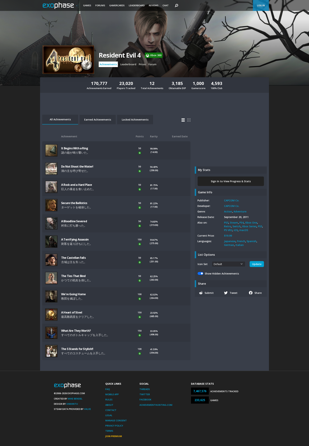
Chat (166, 5)
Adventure (240, 211)
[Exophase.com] (61, 5)
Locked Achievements (135, 119)
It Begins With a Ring (74, 148)
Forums (100, 5)
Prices (142, 64)
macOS (243, 230)
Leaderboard (137, 5)
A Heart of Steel (71, 312)
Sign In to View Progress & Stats (231, 181)
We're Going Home (73, 294)
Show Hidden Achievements (222, 273)
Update (256, 264)
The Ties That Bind (73, 276)
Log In (261, 5)
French (241, 241)
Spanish (251, 241)
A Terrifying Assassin (75, 239)
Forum (152, 64)
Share (258, 293)
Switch (236, 226)
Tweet (233, 293)
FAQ (107, 389)
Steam (234, 222)
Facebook (145, 399)
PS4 (241, 222)
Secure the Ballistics (74, 203)
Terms (109, 430)
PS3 (226, 222)
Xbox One (251, 222)
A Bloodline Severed (74, 221)
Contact (110, 410)
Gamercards (117, 5)
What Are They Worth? (76, 331)
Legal (108, 415)
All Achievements (60, 119)
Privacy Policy (114, 425)
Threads (144, 389)
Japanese (230, 241)
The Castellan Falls (73, 258)
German (229, 245)
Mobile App (112, 394)
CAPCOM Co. (231, 200)
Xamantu (72, 403)
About (109, 404)
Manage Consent (116, 420)
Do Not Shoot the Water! (77, 166)
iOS (236, 230)
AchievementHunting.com (155, 404)
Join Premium (113, 436)
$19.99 (228, 235)
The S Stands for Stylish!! (77, 349)
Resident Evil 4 (120, 55)
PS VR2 (228, 230)
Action (228, 211)
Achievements (108, 64)
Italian (240, 245)
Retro (227, 226)
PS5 (260, 226)
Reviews (153, 5)
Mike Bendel (75, 398)
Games (87, 5)
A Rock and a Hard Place (76, 185)
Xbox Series (249, 226)
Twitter (144, 394)
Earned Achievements (97, 119)
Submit (209, 293)
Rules (108, 399)
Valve (87, 409)
